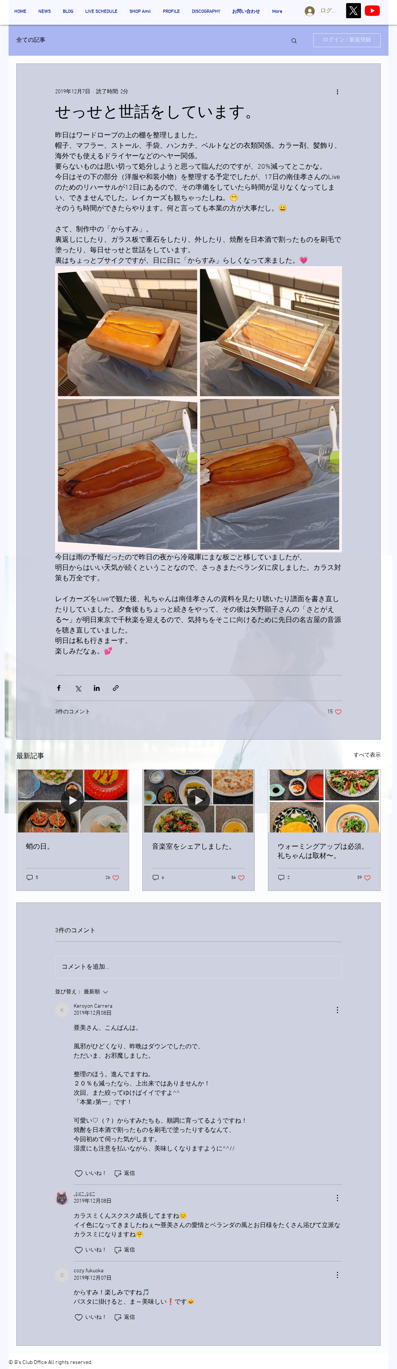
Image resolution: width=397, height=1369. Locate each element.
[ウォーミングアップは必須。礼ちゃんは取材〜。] (324, 801)
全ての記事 (30, 40)
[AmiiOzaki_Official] (372, 10)
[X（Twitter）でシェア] (77, 688)
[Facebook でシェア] (58, 688)
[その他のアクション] (337, 91)
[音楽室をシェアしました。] (199, 801)
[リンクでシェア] (115, 688)
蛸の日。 (40, 847)
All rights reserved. (70, 1362)
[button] (294, 40)
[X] (353, 10)
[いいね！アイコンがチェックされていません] (79, 1173)
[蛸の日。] (73, 801)
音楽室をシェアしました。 (194, 847)
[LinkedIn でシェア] (96, 688)
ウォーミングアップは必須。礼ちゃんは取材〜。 (323, 851)
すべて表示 (367, 755)
